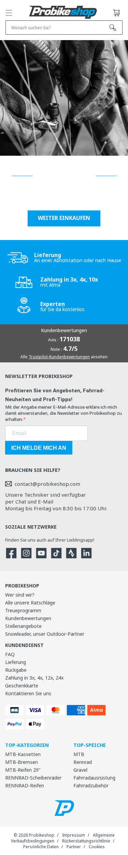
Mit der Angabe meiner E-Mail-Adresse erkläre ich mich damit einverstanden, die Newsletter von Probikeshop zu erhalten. (63, 413)
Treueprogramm (23, 610)
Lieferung (15, 662)
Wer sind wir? (19, 595)
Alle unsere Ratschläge (30, 602)
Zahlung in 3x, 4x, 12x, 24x (34, 677)
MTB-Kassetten (23, 754)
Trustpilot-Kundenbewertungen (59, 357)
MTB (78, 754)
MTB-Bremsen (21, 762)
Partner (74, 847)
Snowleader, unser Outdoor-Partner (44, 634)
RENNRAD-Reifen (24, 785)
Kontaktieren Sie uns (28, 693)
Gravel (80, 770)
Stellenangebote (23, 626)
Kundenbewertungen (28, 618)
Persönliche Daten (41, 847)
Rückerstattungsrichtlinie (86, 841)
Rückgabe (16, 670)
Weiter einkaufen (64, 218)
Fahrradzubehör (91, 785)
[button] (8, 12)
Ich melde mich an (38, 448)
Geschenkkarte (21, 685)
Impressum (73, 835)
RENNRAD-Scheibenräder (33, 777)
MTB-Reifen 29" (23, 770)
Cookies (97, 847)
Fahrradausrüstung (94, 777)
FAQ (10, 654)
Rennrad (82, 762)
